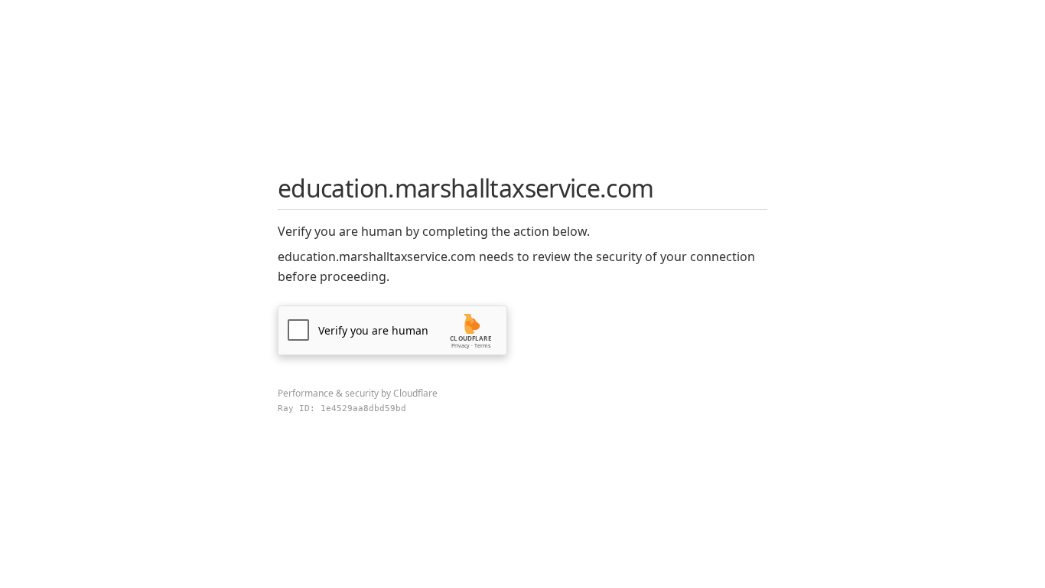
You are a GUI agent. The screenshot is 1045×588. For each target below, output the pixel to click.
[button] (392, 330)
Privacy (460, 345)
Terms (482, 345)
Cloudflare (415, 393)
